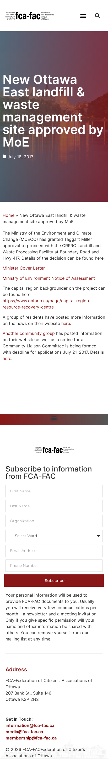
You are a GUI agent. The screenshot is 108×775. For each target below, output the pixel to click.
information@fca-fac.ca (30, 725)
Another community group (29, 333)
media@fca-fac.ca (24, 731)
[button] (83, 16)
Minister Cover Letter (24, 268)
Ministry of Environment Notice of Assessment (49, 278)
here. (66, 323)
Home (8, 215)
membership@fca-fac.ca (31, 738)
